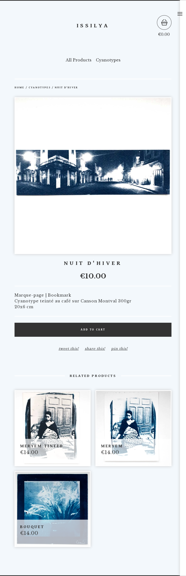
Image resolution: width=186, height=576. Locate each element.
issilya (93, 25)
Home (19, 87)
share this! (95, 348)
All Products (79, 60)
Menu (180, 13)
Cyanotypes (108, 60)
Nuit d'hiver (66, 87)
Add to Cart (93, 329)
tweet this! (69, 348)
